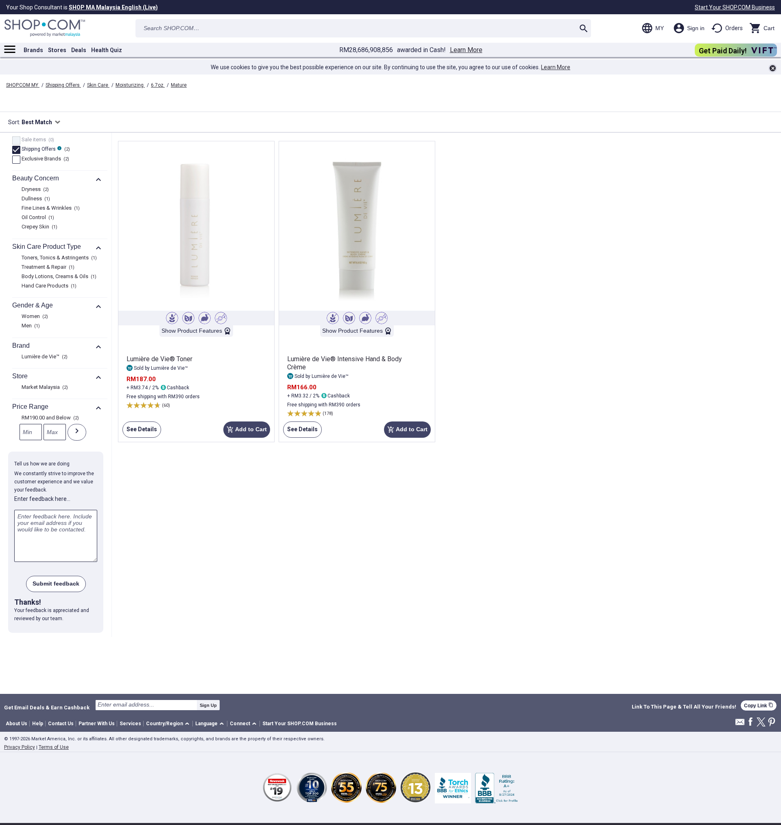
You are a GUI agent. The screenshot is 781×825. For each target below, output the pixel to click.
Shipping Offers (63, 85)
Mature (179, 85)
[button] (169, 723)
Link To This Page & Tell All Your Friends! (684, 707)
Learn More (466, 50)
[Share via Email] (739, 724)
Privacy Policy (19, 747)
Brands (33, 50)
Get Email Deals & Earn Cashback (46, 707)
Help (37, 723)
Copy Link (758, 705)
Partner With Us (97, 723)
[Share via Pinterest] (771, 722)
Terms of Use (54, 747)
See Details (139, 432)
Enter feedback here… (42, 499)
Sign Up (208, 705)
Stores (57, 50)
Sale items (37, 140)
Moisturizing (130, 85)
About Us (16, 723)
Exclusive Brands (44, 159)
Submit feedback (56, 583)
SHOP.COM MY (22, 85)
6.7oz (158, 85)
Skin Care (98, 85)
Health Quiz (106, 50)
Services (130, 723)
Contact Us (61, 723)
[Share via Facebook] (750, 722)
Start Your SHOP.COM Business (735, 7)
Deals (78, 50)
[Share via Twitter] (761, 722)
